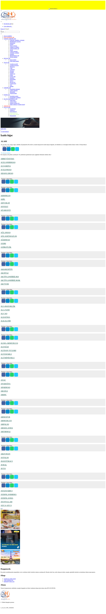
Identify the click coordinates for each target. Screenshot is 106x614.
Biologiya (12, 66)
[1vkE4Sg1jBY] (53, 9)
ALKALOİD (6, 321)
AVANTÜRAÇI (7, 461)
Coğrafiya (12, 69)
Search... (3, 31)
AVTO (3, 469)
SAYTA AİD (7, 107)
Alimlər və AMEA (14, 47)
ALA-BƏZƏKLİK (8, 306)
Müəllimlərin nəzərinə (15, 41)
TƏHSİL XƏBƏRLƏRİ (10, 38)
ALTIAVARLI (6, 354)
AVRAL (4, 465)
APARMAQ (5, 387)
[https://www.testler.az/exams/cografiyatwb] (16, 190)
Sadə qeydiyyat (13, 113)
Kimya (11, 80)
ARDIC (4, 395)
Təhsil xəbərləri (14, 51)
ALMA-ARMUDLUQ (9, 343)
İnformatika (13, 79)
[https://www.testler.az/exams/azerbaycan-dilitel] (8, 227)
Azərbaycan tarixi (14, 65)
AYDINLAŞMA (7, 498)
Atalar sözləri (13, 101)
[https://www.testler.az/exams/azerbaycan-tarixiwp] (12, 182)
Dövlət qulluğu (13, 57)
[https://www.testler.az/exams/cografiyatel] (8, 190)
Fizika (11, 75)
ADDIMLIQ (5, 196)
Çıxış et (7, 29)
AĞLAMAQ (6, 233)
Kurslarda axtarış (14, 96)
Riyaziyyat (12, 82)
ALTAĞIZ (5, 347)
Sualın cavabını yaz (14, 103)
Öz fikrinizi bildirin (5, 153)
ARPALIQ (5, 424)
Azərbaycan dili (14, 64)
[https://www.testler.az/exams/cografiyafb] (3, 190)
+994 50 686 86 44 (8, 580)
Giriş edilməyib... (8, 26)
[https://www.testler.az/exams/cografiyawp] (12, 190)
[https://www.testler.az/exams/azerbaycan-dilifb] (3, 227)
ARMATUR (5, 417)
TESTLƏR (6, 62)
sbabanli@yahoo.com (9, 581)
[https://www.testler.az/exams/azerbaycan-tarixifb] (3, 182)
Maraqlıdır (12, 92)
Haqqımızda (13, 115)
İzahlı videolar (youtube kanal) (17, 104)
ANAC (3, 380)
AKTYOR (5, 284)
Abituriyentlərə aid (14, 48)
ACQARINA (6, 166)
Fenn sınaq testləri (14, 61)
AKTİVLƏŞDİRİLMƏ (10, 277)
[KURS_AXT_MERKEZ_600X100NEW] (53, 4)
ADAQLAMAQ (7, 173)
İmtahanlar (12, 43)
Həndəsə (12, 78)
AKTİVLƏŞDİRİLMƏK (10, 280)
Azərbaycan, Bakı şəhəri (10, 578)
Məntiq (11, 86)
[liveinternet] (4, 605)
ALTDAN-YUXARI (8, 351)
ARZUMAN (5, 454)
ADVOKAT (5, 203)
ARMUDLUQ (6, 421)
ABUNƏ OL (7, 106)
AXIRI (3, 244)
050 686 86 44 (7, 23)
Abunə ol (12, 110)
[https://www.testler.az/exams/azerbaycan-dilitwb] (16, 227)
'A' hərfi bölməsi (5, 131)
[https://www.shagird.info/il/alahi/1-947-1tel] (9, 149)
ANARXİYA (5, 384)
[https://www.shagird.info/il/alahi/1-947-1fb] (4, 149)
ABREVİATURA (7, 159)
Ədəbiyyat (12, 73)
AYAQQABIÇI (6, 491)
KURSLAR (7, 94)
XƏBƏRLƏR (7, 87)
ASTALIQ (5, 458)
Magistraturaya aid (14, 55)
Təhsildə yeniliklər (14, 52)
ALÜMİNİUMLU (8, 358)
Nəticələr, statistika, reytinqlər (17, 40)
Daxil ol (3, 29)
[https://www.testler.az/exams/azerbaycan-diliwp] (12, 227)
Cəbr (11, 68)
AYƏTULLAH (6, 502)
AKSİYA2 (5, 273)
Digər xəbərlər (13, 45)
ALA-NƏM (5, 310)
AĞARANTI (6, 210)
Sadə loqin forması (14, 114)
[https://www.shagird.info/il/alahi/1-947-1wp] (13, 149)
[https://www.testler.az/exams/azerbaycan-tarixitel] (8, 182)
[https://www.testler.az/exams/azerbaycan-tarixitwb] (16, 182)
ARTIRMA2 (5, 432)
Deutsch (12, 71)
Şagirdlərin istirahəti (15, 89)
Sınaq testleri (13, 59)
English (12, 72)
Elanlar (11, 44)
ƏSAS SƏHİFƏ (8, 36)
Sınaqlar (12, 54)
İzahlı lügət (12, 100)
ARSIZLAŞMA (7, 428)
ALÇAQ (4, 314)
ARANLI (4, 391)
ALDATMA (5, 317)
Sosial (11, 50)
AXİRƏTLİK (6, 247)
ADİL (3, 199)
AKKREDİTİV (7, 269)
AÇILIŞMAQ (6, 170)
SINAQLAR (7, 58)
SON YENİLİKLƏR (9, 37)
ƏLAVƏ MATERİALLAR (10, 99)
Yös (11, 85)
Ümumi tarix (13, 83)
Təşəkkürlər (13, 108)
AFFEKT (4, 207)
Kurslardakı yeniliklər (15, 97)
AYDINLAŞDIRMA (8, 494)
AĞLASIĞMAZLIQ (9, 236)
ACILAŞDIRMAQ (8, 162)
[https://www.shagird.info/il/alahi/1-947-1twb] (17, 149)
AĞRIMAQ (5, 240)
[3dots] (1, 21)
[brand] (5, 599)
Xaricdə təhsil (13, 93)
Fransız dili (12, 76)
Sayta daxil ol (13, 111)
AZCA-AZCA (6, 505)
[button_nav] (1, 10)
